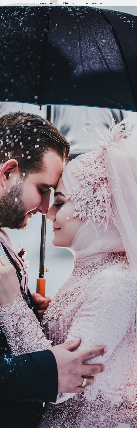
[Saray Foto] (68, 3)
